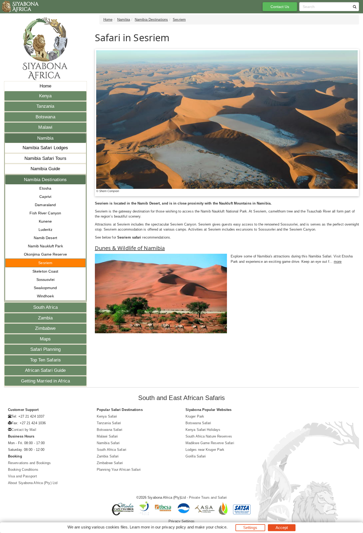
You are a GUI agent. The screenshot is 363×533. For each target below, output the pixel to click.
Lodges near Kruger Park (204, 450)
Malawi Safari (107, 436)
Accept (282, 527)
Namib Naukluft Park (45, 246)
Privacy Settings (181, 521)
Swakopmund (45, 288)
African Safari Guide (45, 370)
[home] (20, 6)
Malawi (45, 127)
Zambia (45, 317)
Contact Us (280, 7)
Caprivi (45, 196)
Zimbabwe (45, 328)
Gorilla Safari (195, 456)
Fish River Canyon (45, 213)
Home (45, 86)
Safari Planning (45, 349)
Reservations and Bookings (29, 463)
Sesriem (45, 263)
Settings (250, 527)
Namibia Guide (45, 168)
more (337, 262)
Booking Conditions (23, 470)
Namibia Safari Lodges (45, 147)
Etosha (45, 188)
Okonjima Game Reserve (45, 254)
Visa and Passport (22, 476)
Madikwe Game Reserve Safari (209, 443)
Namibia (45, 138)
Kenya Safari (107, 416)
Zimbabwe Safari (110, 463)
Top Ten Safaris (45, 360)
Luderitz (45, 229)
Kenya (45, 95)
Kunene (45, 221)
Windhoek (45, 296)
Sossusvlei (45, 279)
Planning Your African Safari (119, 470)
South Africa (45, 307)
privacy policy (174, 527)
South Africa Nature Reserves (208, 436)
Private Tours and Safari (208, 497)
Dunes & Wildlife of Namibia (130, 248)
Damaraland (45, 205)
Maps (45, 339)
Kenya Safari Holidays (202, 430)
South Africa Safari (111, 450)
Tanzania (45, 106)
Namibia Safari (108, 443)
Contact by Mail (23, 430)
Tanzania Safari (109, 423)
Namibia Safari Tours (45, 158)
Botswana (45, 116)
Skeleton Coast (45, 271)
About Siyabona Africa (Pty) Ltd (32, 483)
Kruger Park (194, 416)
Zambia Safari (108, 456)
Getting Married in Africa (45, 381)
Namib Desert (45, 238)
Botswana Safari (110, 430)
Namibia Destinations (45, 179)
